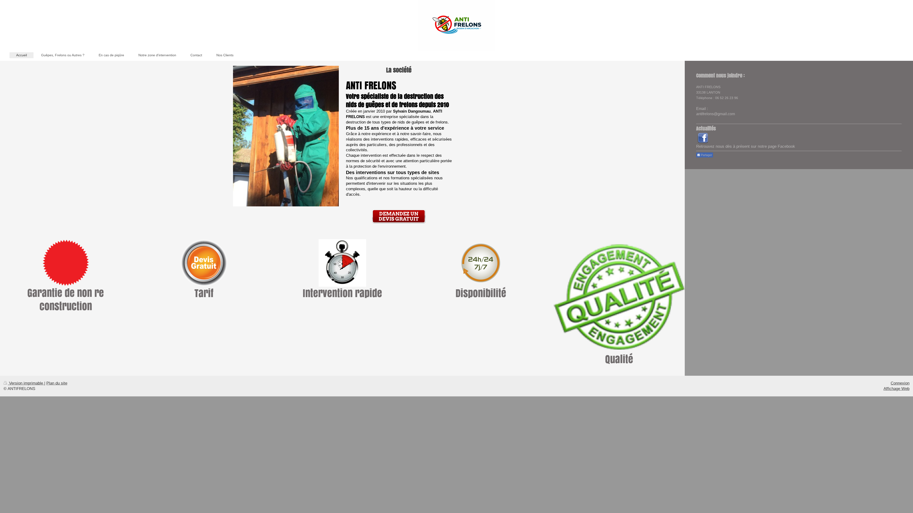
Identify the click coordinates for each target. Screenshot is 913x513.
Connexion (900, 383)
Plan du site (56, 383)
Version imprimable (26, 383)
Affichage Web (896, 388)
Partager (706, 155)
